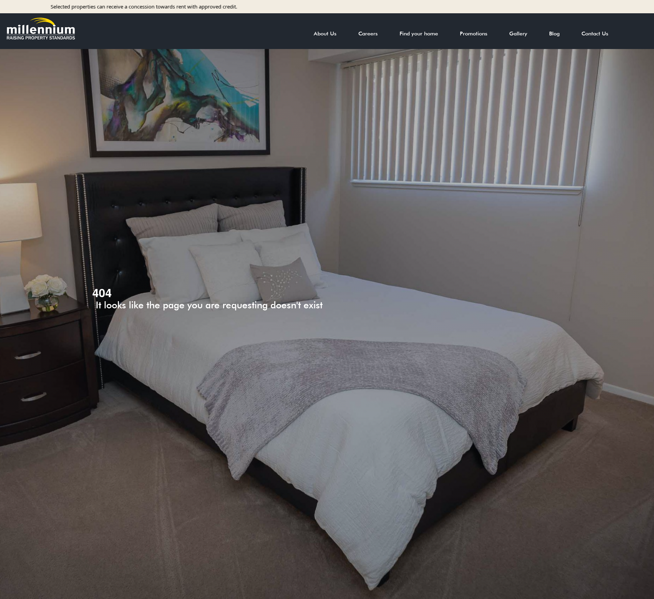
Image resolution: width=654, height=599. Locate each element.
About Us (325, 33)
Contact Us (594, 33)
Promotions (473, 33)
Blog (554, 33)
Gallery (518, 33)
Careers (368, 33)
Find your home (419, 33)
